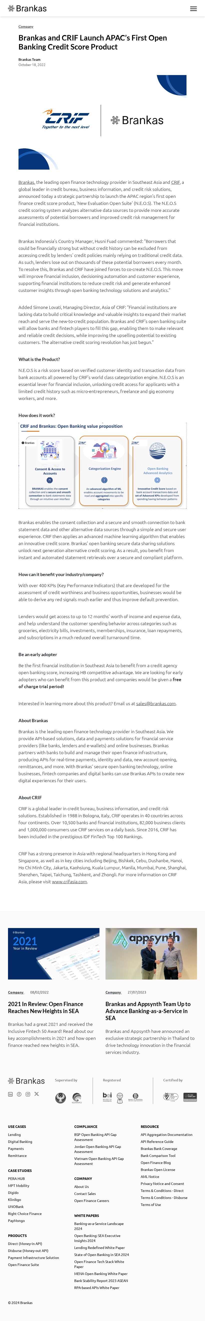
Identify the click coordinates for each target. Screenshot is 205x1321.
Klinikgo (14, 1199)
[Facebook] (19, 1094)
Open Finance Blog (156, 1162)
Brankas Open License (158, 1169)
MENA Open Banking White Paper (101, 1273)
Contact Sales (85, 1193)
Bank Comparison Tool (158, 1155)
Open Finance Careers (91, 1200)
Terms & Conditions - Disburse (164, 1197)
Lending (14, 1134)
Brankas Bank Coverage (159, 1148)
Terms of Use (151, 1204)
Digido (13, 1192)
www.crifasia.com (69, 881)
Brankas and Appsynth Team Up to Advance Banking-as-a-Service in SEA (148, 1011)
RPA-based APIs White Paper (96, 1287)
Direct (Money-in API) (25, 1243)
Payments (16, 1148)
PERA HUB (16, 1178)
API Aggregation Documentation (166, 1134)
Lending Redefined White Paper (99, 1247)
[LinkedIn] (10, 1094)
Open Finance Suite (23, 1264)
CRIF (175, 182)
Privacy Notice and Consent (162, 1183)
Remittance (17, 1155)
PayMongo (16, 1220)
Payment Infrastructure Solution (33, 1257)
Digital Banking (20, 1141)
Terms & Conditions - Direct (162, 1190)
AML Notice (150, 1176)
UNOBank (16, 1206)
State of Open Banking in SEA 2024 (101, 1254)
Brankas (26, 182)
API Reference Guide (157, 1141)
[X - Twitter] (36, 1094)
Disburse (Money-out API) (28, 1250)
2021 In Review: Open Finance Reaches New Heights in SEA (45, 1007)
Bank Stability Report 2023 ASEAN (101, 1280)
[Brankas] (27, 8)
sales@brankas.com (156, 703)
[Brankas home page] (26, 1081)
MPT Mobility (18, 1185)
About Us (81, 1186)
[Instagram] (28, 1094)
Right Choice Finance (25, 1213)
